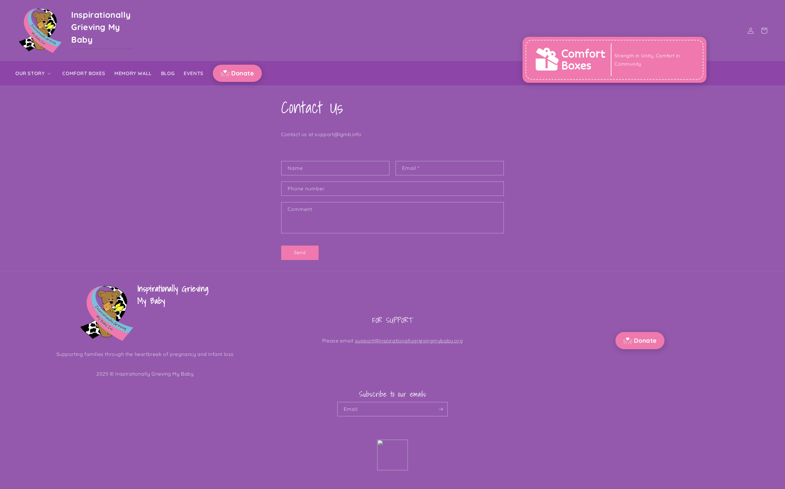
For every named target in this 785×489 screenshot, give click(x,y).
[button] (34, 73)
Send (300, 252)
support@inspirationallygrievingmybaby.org (409, 341)
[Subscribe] (440, 409)
